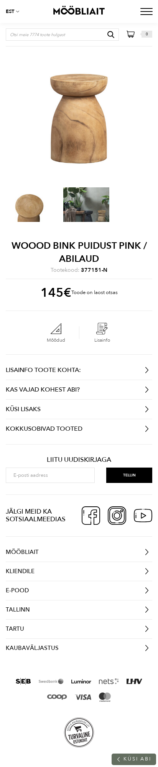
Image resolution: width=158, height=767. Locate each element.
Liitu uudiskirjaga (79, 460)
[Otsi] (110, 34)
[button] (15, 11)
